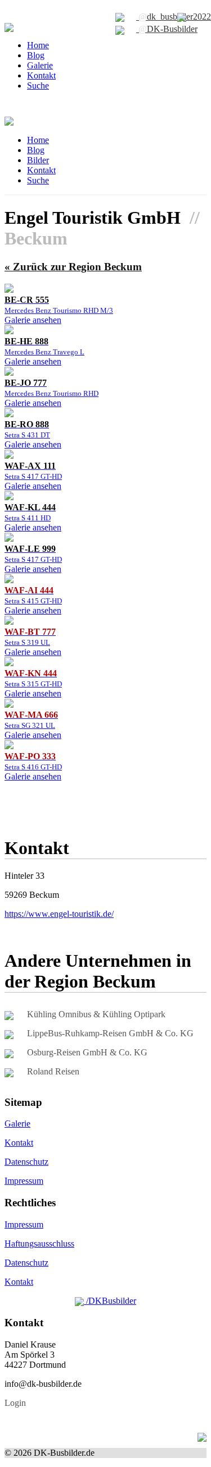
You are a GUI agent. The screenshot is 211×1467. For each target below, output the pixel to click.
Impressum (24, 1180)
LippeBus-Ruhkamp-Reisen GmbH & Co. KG (110, 1033)
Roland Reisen (53, 1071)
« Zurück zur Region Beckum (73, 267)
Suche (38, 85)
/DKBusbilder (110, 1300)
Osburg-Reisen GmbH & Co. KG (87, 1052)
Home (38, 45)
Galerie (40, 65)
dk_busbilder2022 (174, 16)
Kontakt (41, 75)
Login (15, 1403)
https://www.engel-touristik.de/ (59, 914)
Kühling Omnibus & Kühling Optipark (96, 1014)
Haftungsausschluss (39, 1243)
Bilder (38, 160)
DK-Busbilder (167, 29)
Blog (35, 55)
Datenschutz (26, 1161)
